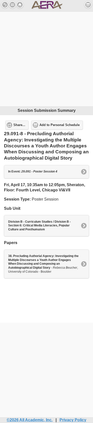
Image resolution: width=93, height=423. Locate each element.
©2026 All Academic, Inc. (30, 420)
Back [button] (5, 4)
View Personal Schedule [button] (88, 4)
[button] (12, 4)
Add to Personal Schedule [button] (59, 125)
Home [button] (20, 4)
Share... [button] (19, 125)
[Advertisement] (46, 58)
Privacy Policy (73, 420)
